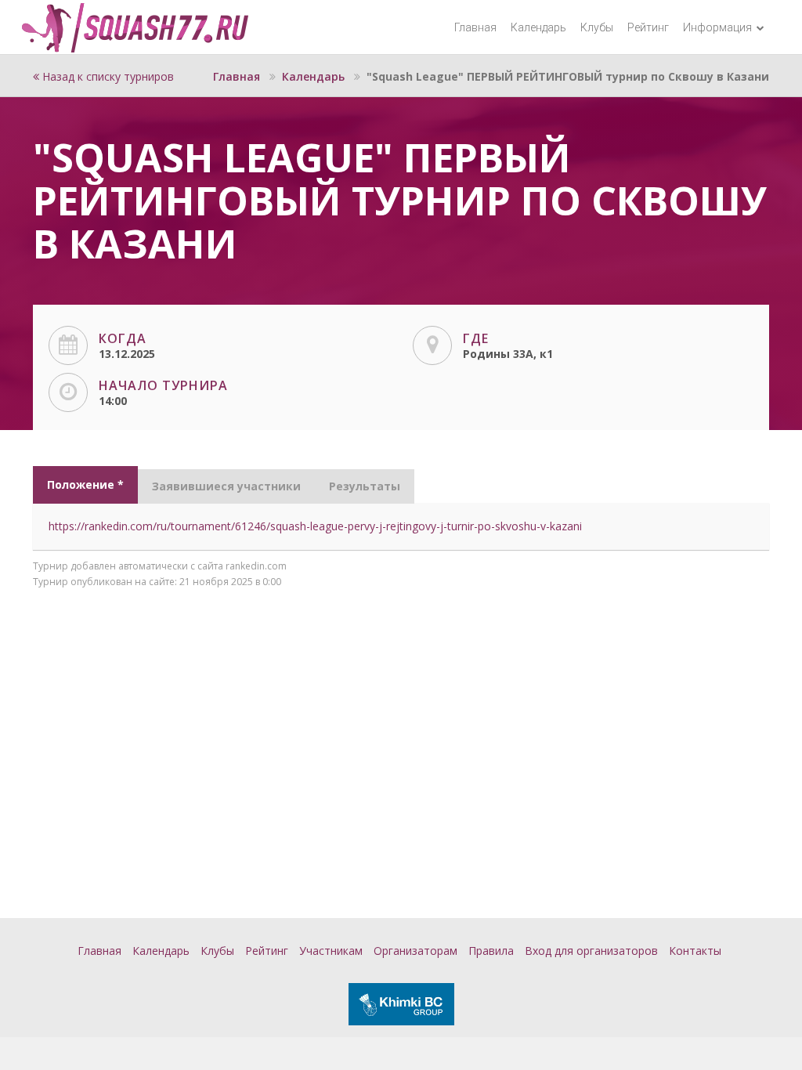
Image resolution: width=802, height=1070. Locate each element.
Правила (491, 950)
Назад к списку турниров (106, 76)
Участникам (331, 950)
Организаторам (415, 950)
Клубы (596, 27)
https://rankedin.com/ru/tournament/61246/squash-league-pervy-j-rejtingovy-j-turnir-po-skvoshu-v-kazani (315, 526)
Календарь (538, 27)
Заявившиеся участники (226, 486)
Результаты (364, 486)
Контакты (695, 950)
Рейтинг (648, 27)
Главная (475, 27)
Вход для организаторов (591, 950)
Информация (718, 27)
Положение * (85, 484)
